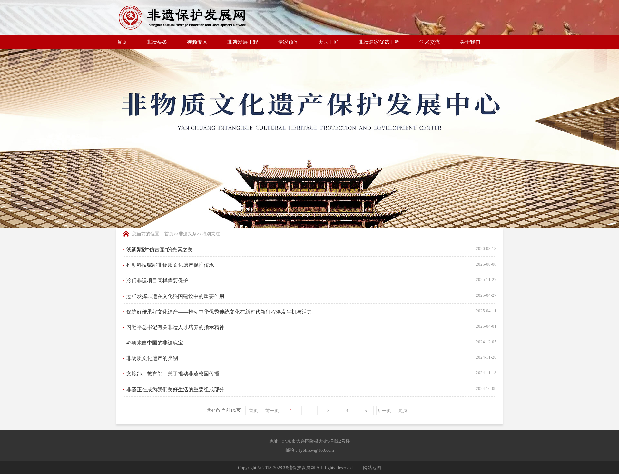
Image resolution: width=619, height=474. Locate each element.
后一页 (384, 410)
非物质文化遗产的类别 (152, 358)
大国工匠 (328, 42)
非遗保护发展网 (299, 467)
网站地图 (372, 467)
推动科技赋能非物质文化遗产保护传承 (170, 265)
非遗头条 (188, 233)
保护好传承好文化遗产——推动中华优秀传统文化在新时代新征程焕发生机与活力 (219, 311)
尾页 (403, 410)
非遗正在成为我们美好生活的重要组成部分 (175, 389)
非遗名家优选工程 (379, 42)
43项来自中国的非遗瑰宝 (154, 342)
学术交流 (429, 42)
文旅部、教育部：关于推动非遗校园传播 (172, 373)
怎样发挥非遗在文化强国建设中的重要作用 (175, 296)
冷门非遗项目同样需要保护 (157, 280)
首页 (122, 42)
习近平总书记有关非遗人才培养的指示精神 (175, 327)
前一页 (272, 410)
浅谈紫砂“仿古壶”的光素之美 (159, 249)
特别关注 (211, 233)
